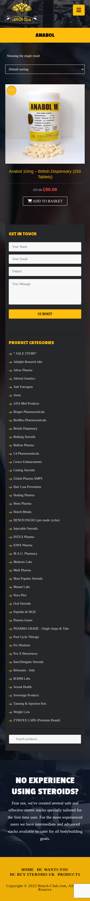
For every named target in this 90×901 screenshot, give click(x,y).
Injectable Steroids (25, 528)
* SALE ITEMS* (25, 353)
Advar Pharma (22, 370)
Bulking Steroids (24, 437)
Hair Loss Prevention (27, 487)
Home (27, 870)
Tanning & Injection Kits (29, 703)
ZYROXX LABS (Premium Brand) (36, 720)
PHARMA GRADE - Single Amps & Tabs (41, 628)
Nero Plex (20, 595)
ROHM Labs (21, 678)
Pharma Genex (23, 620)
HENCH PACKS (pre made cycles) (36, 520)
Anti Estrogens (23, 387)
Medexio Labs (22, 562)
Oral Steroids (22, 603)
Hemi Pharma (22, 503)
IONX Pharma (22, 545)
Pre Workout (21, 645)
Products (69, 874)
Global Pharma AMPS (27, 478)
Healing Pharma (23, 495)
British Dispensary (25, 428)
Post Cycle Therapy (26, 637)
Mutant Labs (21, 587)
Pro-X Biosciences (25, 653)
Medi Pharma (22, 570)
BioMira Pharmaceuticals (29, 420)
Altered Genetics (24, 378)
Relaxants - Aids (24, 670)
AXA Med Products (26, 403)
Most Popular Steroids (27, 578)
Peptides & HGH (24, 612)
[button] (79, 10)
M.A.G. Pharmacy (25, 553)
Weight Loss (21, 712)
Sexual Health (22, 687)
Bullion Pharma (23, 445)
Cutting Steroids (24, 470)
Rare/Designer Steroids (28, 662)
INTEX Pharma (23, 537)
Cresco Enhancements (27, 462)
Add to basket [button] (47, 201)
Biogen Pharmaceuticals (29, 412)
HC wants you (53, 870)
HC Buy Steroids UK (32, 874)
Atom (17, 395)
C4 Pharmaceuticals (26, 453)
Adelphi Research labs (27, 362)
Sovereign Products (26, 695)
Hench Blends (22, 512)
